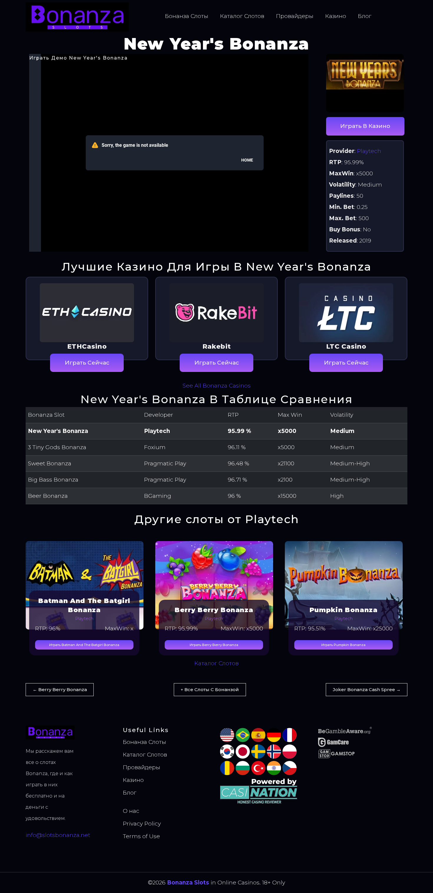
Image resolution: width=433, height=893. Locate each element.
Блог (364, 16)
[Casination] (260, 790)
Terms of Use (141, 836)
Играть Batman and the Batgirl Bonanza (84, 645)
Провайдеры (294, 16)
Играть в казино (365, 126)
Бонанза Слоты (186, 16)
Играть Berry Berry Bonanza (214, 645)
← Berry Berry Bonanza (60, 689)
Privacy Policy (142, 823)
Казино (335, 16)
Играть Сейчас (87, 362)
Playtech (369, 151)
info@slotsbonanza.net (58, 835)
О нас (131, 811)
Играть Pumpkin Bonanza (343, 645)
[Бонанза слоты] (77, 16)
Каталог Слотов (242, 16)
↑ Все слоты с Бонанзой (210, 689)
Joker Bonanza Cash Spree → (367, 689)
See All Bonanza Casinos (217, 385)
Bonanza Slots (188, 882)
